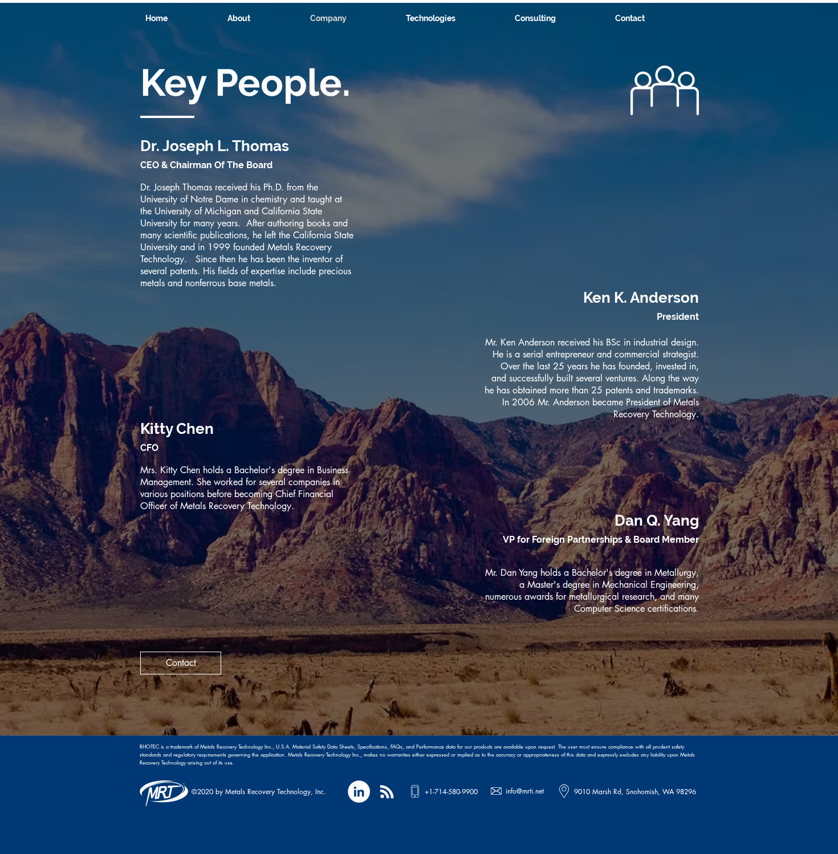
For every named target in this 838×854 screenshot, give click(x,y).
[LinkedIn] (359, 791)
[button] (454, 18)
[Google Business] (387, 791)
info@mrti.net (525, 791)
